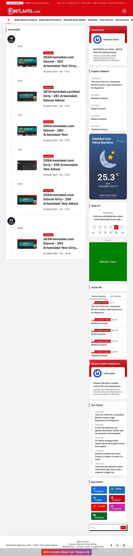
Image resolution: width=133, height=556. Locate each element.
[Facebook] (111, 545)
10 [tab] (116, 232)
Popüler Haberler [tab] (98, 296)
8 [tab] (105, 232)
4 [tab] (110, 227)
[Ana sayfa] (8, 19)
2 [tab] (99, 227)
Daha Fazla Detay (108, 195)
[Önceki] (93, 233)
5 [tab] (116, 227)
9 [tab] (110, 232)
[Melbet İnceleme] (108, 117)
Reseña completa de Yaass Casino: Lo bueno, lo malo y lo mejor (109, 456)
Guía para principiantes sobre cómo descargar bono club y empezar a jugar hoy (109, 469)
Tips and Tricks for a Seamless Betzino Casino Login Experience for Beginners (109, 418)
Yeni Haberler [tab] (115, 296)
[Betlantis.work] (23, 11)
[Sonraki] (123, 233)
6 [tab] (121, 227)
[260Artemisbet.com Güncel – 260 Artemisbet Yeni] (45, 129)
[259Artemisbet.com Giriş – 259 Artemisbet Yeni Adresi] (45, 163)
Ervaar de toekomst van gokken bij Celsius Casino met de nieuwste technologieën (109, 430)
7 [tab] (99, 232)
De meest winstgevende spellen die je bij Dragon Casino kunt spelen (110, 443)
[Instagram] (124, 545)
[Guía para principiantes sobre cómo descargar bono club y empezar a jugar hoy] (108, 216)
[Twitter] (117, 545)
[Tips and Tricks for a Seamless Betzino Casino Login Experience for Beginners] (108, 83)
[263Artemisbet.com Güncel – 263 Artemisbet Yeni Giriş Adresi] (45, 237)
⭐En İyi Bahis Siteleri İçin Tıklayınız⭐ (66, 552)
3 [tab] (105, 227)
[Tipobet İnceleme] (108, 127)
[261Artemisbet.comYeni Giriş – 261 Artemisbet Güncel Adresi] (45, 94)
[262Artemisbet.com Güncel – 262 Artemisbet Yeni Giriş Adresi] (45, 55)
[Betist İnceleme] (108, 107)
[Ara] (124, 11)
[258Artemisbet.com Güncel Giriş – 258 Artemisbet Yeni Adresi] (45, 198)
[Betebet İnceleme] (108, 97)
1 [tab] (94, 227)
